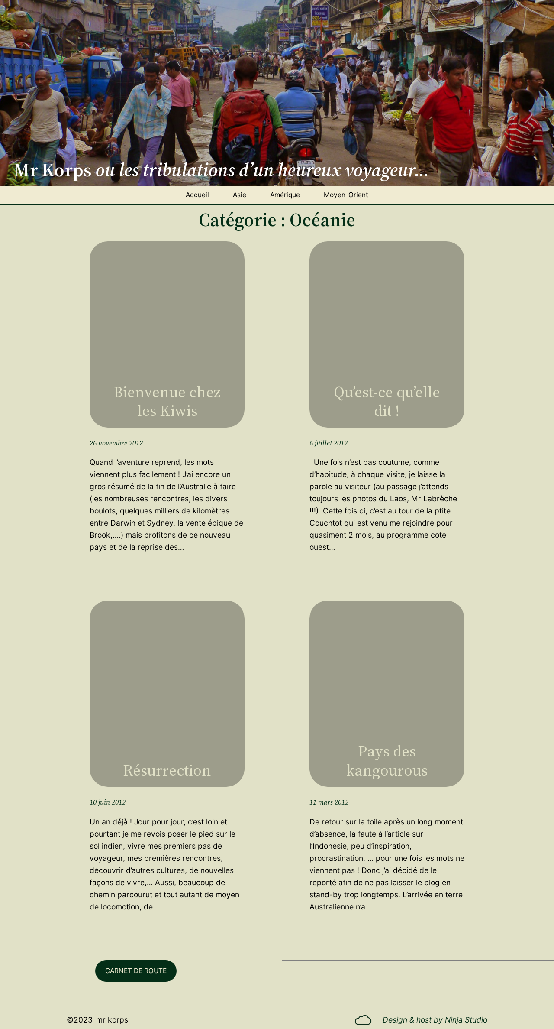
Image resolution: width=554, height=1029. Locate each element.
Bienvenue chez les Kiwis (167, 401)
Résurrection (167, 770)
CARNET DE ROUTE (136, 971)
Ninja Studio (466, 1019)
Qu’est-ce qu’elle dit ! (387, 401)
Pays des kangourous (387, 760)
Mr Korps (112, 1019)
